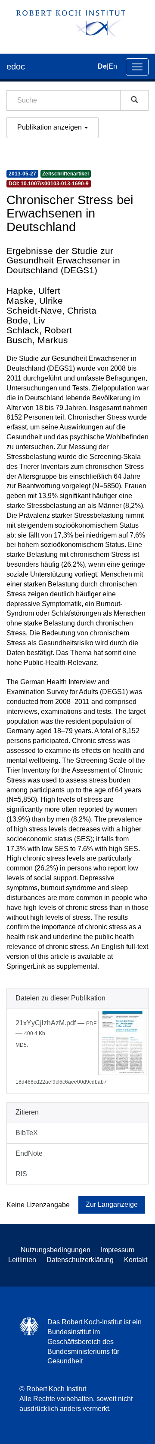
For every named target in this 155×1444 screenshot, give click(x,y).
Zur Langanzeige (112, 1204)
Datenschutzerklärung (80, 1259)
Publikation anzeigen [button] (50, 127)
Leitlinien (22, 1259)
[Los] (134, 100)
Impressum (117, 1250)
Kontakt (135, 1259)
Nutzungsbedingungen (55, 1250)
